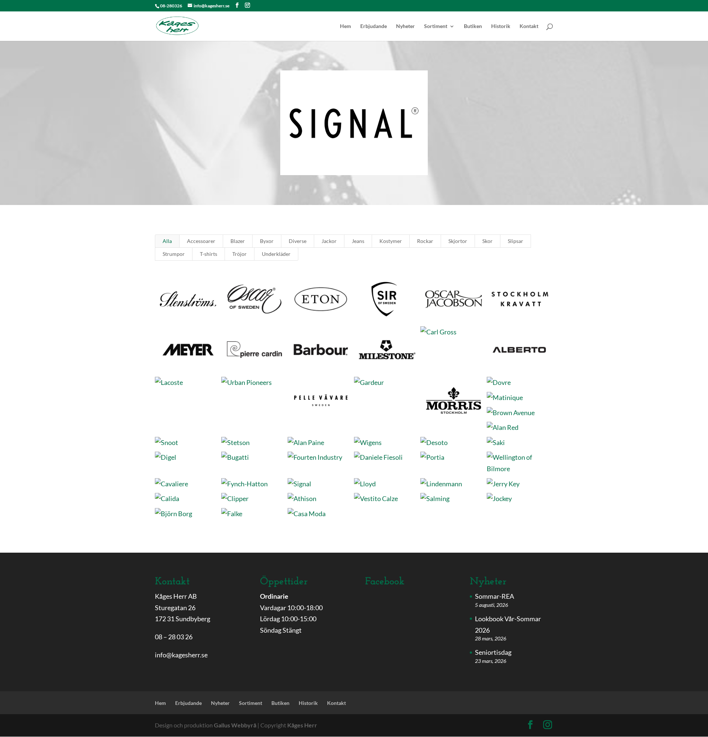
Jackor (329, 241)
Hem (345, 26)
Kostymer (390, 241)
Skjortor (457, 241)
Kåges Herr (302, 725)
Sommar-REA (494, 596)
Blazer (237, 241)
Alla (167, 241)
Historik (500, 26)
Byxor (267, 241)
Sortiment (435, 26)
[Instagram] (247, 5)
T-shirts (208, 254)
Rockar (425, 241)
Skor (487, 241)
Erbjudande (373, 26)
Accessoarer (201, 241)
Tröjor (239, 254)
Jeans (358, 241)
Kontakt (529, 26)
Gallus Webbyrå (235, 725)
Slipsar (515, 241)
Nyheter (405, 26)
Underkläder (276, 254)
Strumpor (174, 254)
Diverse (297, 241)
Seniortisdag (493, 652)
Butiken (473, 26)
